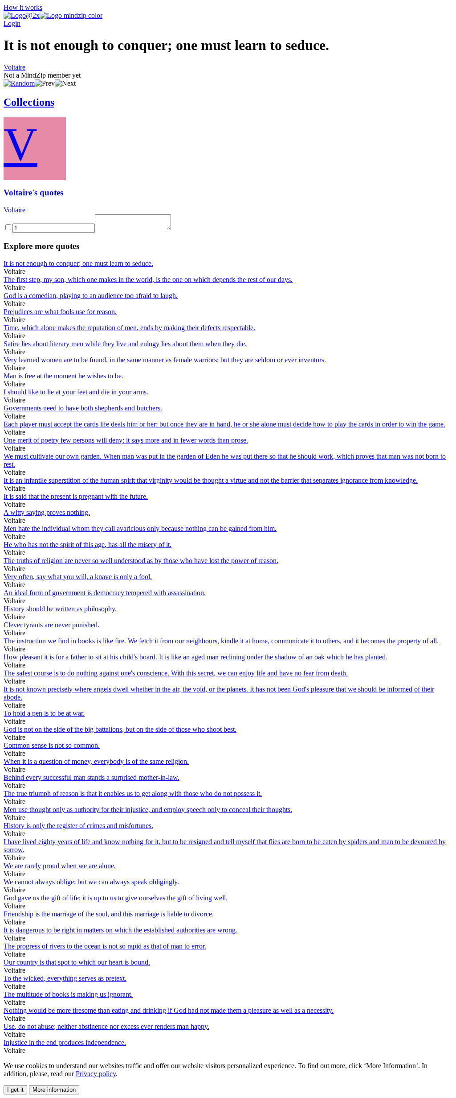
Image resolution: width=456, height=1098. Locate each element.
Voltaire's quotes (33, 192)
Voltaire (14, 67)
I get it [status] (15, 1089)
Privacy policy (96, 1073)
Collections (29, 102)
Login (12, 23)
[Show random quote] (19, 83)
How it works (23, 7)
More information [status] (54, 1089)
